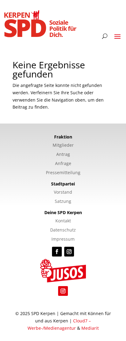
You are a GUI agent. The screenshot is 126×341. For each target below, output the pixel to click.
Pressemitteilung (63, 172)
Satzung (63, 201)
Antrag (63, 154)
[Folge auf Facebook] (57, 252)
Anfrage (63, 163)
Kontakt (63, 221)
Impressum (63, 239)
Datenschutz (63, 230)
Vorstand (63, 192)
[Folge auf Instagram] (69, 252)
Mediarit (90, 328)
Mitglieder (63, 145)
